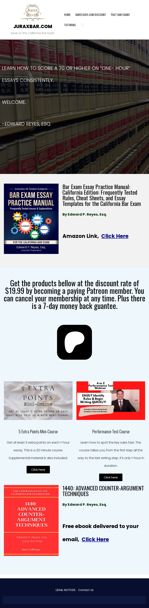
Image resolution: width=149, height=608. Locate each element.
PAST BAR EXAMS (120, 14)
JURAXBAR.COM (32, 26)
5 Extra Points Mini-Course (38, 431)
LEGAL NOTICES (65, 590)
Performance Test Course (111, 431)
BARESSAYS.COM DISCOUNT (90, 14)
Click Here (114, 236)
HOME (67, 14)
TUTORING (70, 25)
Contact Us (86, 590)
